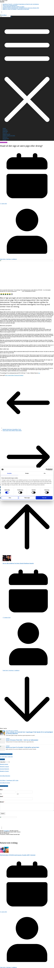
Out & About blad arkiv (5, 775)
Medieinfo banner (4, 764)
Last (18, 793)
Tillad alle (44, 497)
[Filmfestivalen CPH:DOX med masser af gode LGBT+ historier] (4, 852)
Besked (2, 802)
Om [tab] (44, 473)
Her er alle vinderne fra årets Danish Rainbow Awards (18, 563)
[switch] (20, 492)
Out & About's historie (5, 782)
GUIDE (4, 140)
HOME (4, 128)
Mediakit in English (4, 771)
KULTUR (5, 133)
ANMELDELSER (6, 134)
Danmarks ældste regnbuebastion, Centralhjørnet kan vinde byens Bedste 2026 (21, 8)
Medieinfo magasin (4, 766)
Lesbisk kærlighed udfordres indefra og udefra (13, 6)
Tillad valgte (27, 497)
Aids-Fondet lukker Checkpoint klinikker (14, 375)
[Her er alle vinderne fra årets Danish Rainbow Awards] (7, 560)
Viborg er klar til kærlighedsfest (10, 5)
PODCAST (5, 137)
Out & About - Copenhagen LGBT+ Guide (9, 780)
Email (1, 796)
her (39, 373)
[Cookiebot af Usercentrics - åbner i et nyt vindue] (46, 469)
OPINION (5, 130)
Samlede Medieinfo (4, 769)
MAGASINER (6, 138)
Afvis (10, 497)
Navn (1, 789)
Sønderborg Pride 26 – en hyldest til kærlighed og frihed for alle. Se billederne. (21, 4)
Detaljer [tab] (27, 473)
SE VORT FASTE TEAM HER (6, 756)
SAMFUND (5, 131)
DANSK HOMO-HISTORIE (9, 135)
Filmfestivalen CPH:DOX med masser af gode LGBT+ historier (17, 855)
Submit (2, 813)
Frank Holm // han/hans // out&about (8, 259)
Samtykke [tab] (9, 473)
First (1, 793)
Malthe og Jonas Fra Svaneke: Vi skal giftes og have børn (16, 9)
